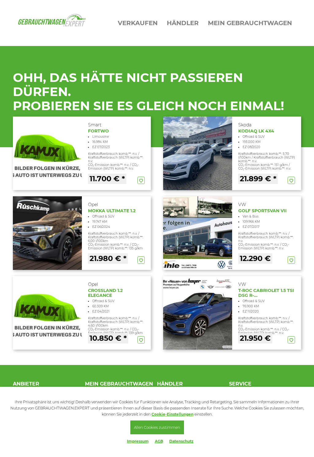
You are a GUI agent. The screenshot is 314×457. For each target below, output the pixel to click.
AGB (159, 441)
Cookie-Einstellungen (172, 414)
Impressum (138, 441)
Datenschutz (181, 441)
